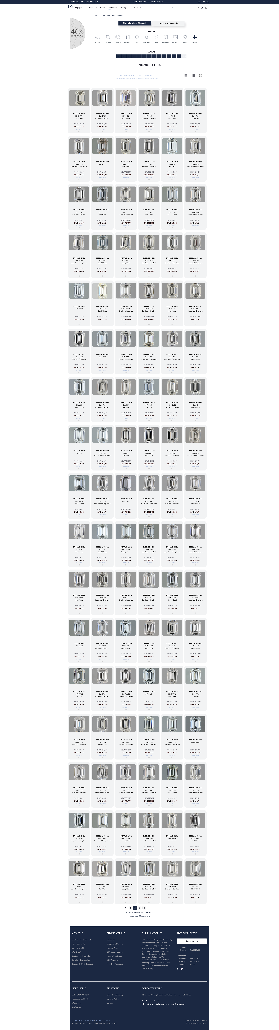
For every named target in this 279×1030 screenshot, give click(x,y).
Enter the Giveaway (115, 995)
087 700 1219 (203, 2)
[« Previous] (126, 908)
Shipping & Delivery (115, 944)
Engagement (80, 7)
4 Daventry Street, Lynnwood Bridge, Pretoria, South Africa (166, 995)
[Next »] (149, 908)
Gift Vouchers (112, 960)
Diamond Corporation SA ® (84, 2)
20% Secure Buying (114, 952)
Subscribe (190, 941)
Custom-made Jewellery (82, 956)
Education (111, 940)
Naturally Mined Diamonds (134, 23)
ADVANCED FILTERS (150, 65)
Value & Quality (78, 948)
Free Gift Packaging (115, 964)
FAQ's (170, 7)
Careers (110, 1003)
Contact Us (76, 1007)
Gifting (123, 7)
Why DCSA (76, 952)
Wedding (93, 7)
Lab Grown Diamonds (168, 23)
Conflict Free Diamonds (82, 940)
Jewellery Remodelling (81, 960)
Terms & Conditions (102, 1020)
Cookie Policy (77, 1020)
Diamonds (112, 7)
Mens (102, 7)
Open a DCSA (112, 999)
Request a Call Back (80, 999)
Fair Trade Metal (78, 944)
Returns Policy (112, 948)
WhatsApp (76, 1003)
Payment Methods (114, 956)
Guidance (137, 7)
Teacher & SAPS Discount (82, 964)
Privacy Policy (89, 1020)
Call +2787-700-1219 (80, 995)
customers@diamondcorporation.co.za (165, 1004)
